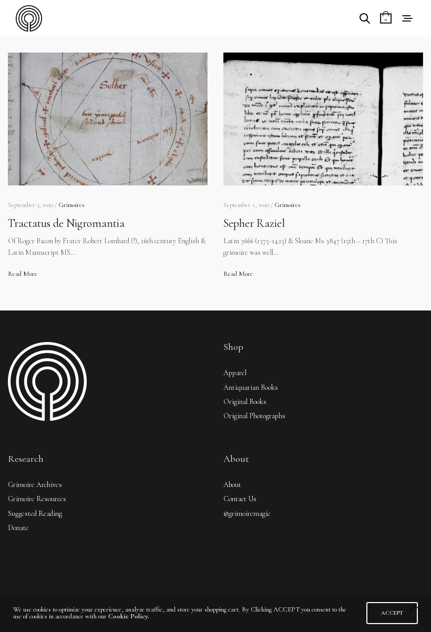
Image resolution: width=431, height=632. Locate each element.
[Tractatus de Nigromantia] (108, 119)
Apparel (235, 372)
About (232, 484)
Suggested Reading (35, 513)
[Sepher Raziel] (323, 119)
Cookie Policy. (128, 616)
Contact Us (239, 498)
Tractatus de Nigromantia (66, 223)
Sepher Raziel (254, 223)
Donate (18, 527)
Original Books (244, 401)
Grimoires (71, 205)
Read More (22, 274)
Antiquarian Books (250, 387)
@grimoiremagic (246, 513)
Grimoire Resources (37, 498)
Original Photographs (254, 415)
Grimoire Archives (35, 484)
